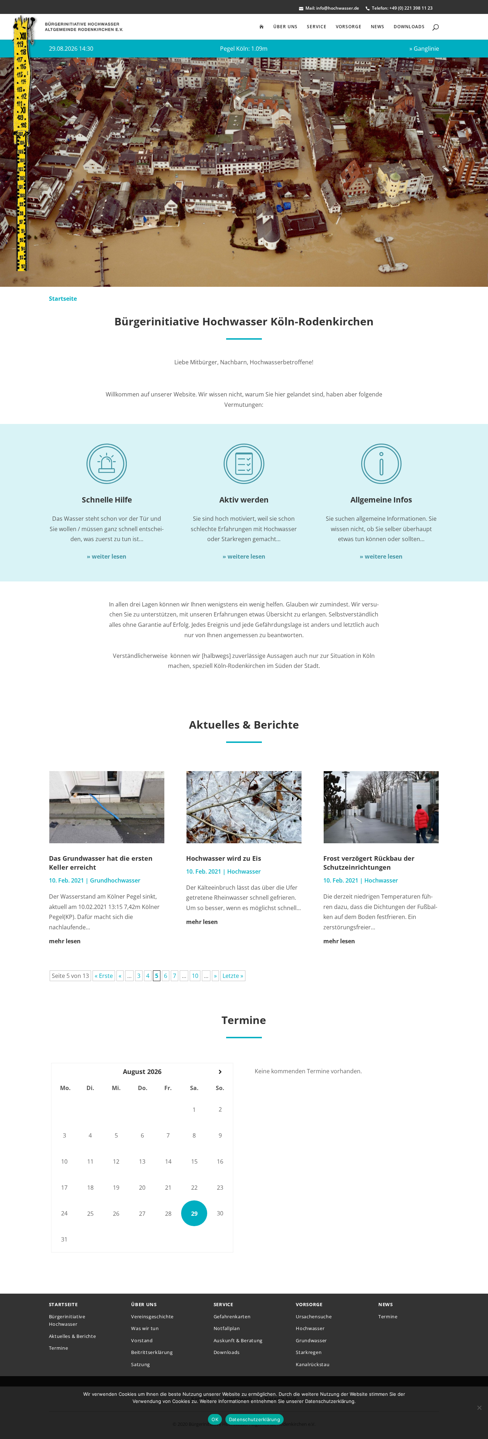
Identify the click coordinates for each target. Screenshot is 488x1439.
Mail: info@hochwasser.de (332, 8)
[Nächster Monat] (220, 1072)
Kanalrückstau (312, 1364)
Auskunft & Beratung (238, 1340)
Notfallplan (227, 1328)
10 (195, 976)
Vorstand (142, 1340)
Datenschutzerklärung (254, 1419)
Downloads (227, 1352)
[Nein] (479, 1407)
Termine (58, 1348)
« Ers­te (104, 976)
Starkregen (309, 1352)
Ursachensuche (314, 1316)
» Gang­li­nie (424, 49)
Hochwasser (310, 1328)
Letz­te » (233, 976)
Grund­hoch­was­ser (115, 880)
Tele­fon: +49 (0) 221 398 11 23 (402, 8)
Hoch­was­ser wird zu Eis (223, 858)
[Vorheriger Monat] (64, 1072)
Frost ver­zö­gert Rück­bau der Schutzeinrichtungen (368, 862)
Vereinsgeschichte (152, 1316)
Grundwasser (311, 1340)
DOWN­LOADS (409, 27)
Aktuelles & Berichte (72, 1336)
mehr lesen (65, 941)
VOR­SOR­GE (349, 27)
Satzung (140, 1364)
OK (214, 1419)
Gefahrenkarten (232, 1316)
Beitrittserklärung (152, 1352)
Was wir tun (145, 1328)
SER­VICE (317, 27)
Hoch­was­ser (244, 871)
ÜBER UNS (285, 27)
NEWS (377, 27)
